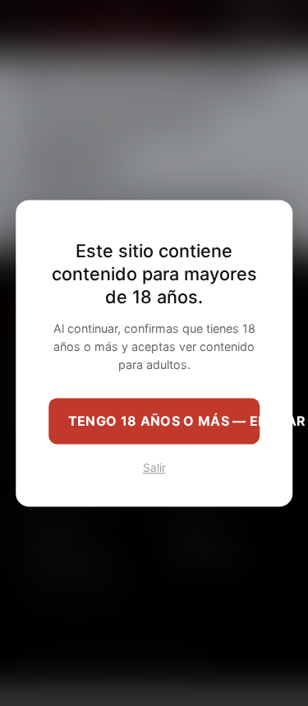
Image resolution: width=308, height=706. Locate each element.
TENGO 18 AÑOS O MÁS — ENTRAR (164, 421)
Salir (154, 467)
